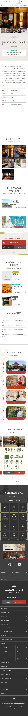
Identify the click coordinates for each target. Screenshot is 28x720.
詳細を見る (8, 472)
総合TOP (3, 572)
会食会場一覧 (10, 5)
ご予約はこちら (19, 472)
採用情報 (17, 572)
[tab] (13, 478)
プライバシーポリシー (20, 576)
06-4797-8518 (15, 597)
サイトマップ (4, 579)
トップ (4, 5)
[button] (15, 628)
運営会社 (3, 576)
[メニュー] (25, 1)
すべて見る (17, 481)
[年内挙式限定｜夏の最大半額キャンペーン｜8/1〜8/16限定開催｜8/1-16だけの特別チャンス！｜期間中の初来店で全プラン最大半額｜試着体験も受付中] (14, 222)
